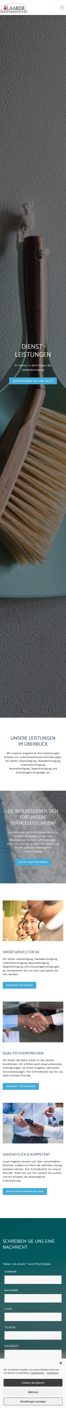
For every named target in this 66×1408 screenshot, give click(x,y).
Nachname (12, 1290)
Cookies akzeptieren (33, 1382)
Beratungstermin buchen (25, 1191)
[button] (60, 1363)
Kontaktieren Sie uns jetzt (33, 381)
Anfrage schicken (19, 985)
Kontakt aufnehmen (21, 1086)
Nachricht (12, 1346)
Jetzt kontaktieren (33, 862)
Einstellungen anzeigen (33, 1401)
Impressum (53, 1373)
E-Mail (9, 1309)
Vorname (11, 1272)
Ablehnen (33, 1392)
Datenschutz (37, 1373)
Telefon (10, 1327)
